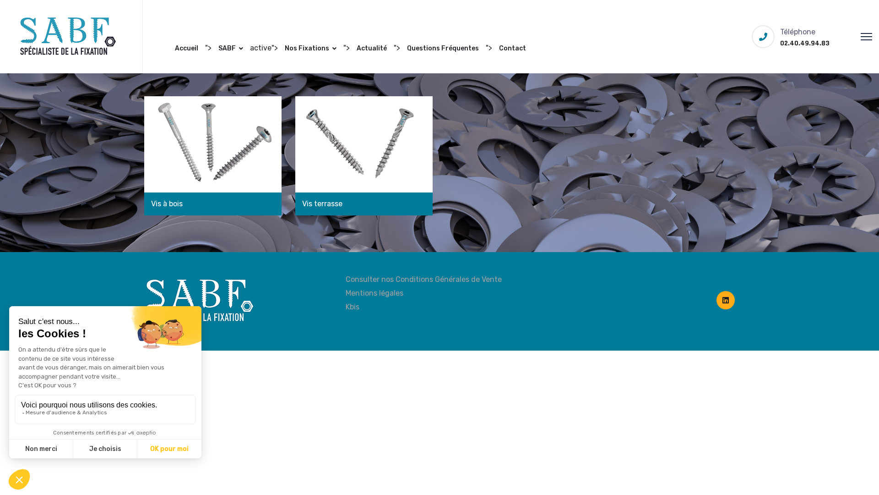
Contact (512, 48)
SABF (227, 48)
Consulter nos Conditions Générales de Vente (424, 279)
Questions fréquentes (443, 48)
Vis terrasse (322, 203)
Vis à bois (167, 203)
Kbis (352, 306)
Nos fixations (307, 48)
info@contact (351, 11)
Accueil (186, 48)
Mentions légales (374, 293)
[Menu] (866, 37)
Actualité (372, 48)
